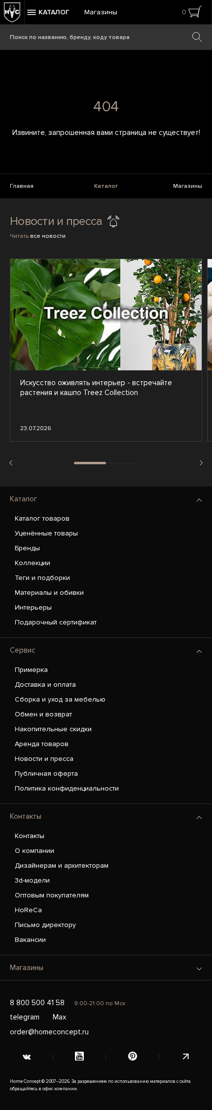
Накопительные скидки (53, 729)
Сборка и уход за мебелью (60, 699)
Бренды (27, 548)
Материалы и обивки (49, 592)
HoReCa (28, 910)
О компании (34, 850)
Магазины (100, 12)
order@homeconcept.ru (49, 1031)
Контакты (25, 816)
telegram (24, 1017)
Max (59, 1017)
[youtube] (79, 1057)
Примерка (31, 670)
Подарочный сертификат (56, 622)
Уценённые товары (46, 533)
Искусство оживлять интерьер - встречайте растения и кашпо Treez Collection (96, 387)
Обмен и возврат (43, 714)
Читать (38, 236)
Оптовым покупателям (52, 895)
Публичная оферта (46, 773)
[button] (11, 463)
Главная (22, 186)
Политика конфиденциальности (67, 788)
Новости (32, 221)
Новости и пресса (44, 759)
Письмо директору (45, 925)
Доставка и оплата (45, 684)
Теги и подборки (42, 578)
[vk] (26, 1057)
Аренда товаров (42, 744)
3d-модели (32, 880)
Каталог (106, 186)
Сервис (22, 650)
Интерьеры (33, 607)
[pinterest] (132, 1057)
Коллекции (32, 563)
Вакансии (30, 939)
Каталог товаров (42, 518)
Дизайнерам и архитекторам (61, 865)
